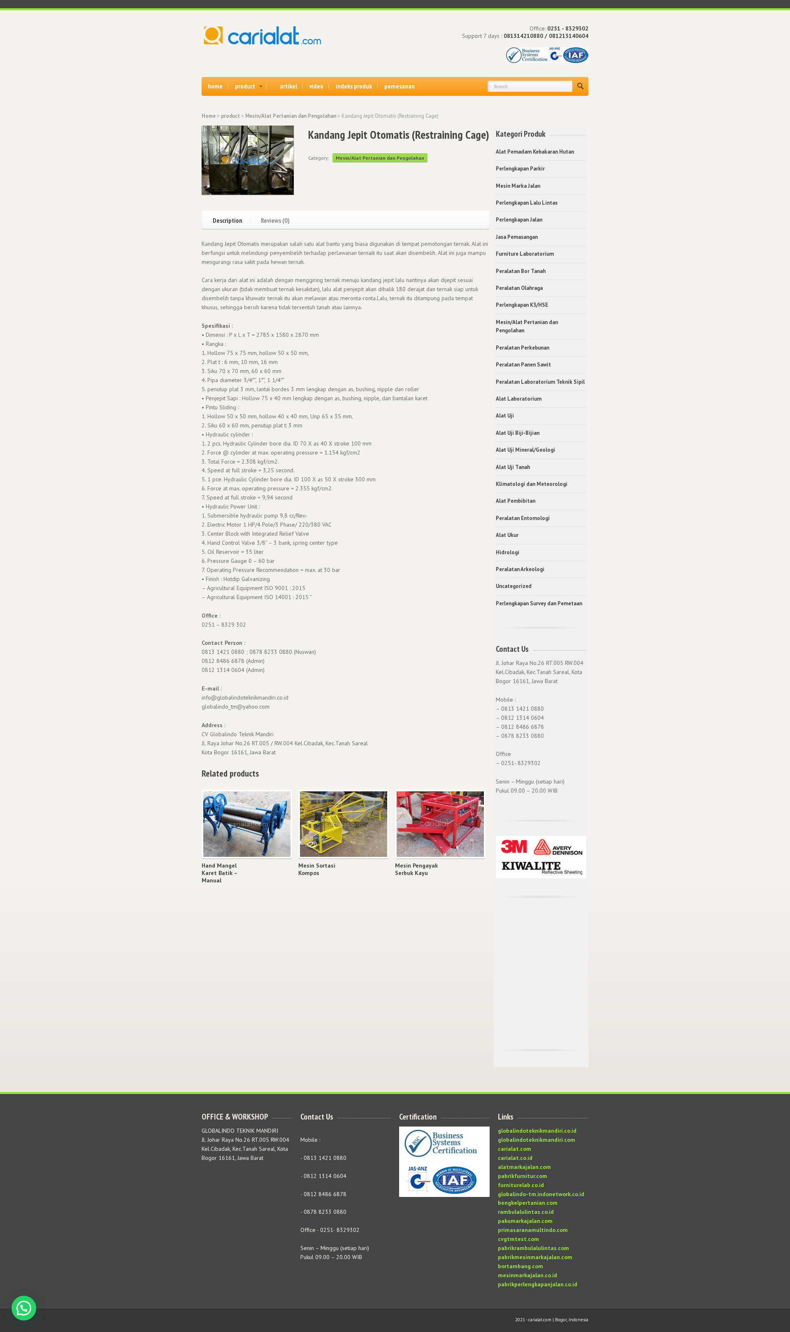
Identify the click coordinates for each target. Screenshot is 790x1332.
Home (209, 115)
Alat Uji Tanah (513, 467)
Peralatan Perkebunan (522, 347)
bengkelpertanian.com (528, 1202)
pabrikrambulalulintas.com (533, 1248)
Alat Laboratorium (518, 398)
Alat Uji (505, 415)
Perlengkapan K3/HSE (522, 304)
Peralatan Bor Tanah (521, 271)
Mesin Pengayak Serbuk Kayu (416, 869)
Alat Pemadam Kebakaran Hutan (535, 151)
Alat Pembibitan (515, 500)
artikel (288, 86)
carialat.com (514, 1148)
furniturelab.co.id (521, 1185)
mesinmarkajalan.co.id (527, 1275)
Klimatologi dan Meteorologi (531, 484)
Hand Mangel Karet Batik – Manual (219, 873)
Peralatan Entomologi (523, 518)
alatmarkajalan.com (524, 1167)
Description (227, 220)
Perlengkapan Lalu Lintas (527, 202)
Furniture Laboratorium (525, 253)
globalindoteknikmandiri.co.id (537, 1130)
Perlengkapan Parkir (520, 168)
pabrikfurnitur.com (522, 1176)
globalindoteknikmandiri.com (536, 1139)
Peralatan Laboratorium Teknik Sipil (540, 381)
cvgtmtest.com (518, 1239)
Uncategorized (514, 586)
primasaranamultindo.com (533, 1230)
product (245, 86)
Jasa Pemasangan (517, 236)
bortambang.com (520, 1266)
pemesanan (399, 86)
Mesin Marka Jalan (518, 185)
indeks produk (354, 86)
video (316, 86)
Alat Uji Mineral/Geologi (525, 449)
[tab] (231, 219)
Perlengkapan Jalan (519, 219)
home (215, 86)
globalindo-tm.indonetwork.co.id (541, 1194)
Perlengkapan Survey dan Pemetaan (539, 603)
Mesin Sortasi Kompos (316, 869)
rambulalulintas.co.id (526, 1211)
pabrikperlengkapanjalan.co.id (537, 1284)
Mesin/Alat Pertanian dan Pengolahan (290, 115)
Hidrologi (507, 552)
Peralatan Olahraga (519, 288)
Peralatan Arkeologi (520, 569)
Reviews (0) (275, 220)
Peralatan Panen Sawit (523, 364)
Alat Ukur (507, 535)
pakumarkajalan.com (525, 1221)
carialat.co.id (515, 1158)
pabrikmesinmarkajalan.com (535, 1257)
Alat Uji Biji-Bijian (517, 432)
